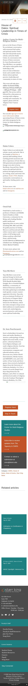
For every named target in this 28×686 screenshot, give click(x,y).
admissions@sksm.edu (10, 606)
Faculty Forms (8, 629)
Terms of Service (8, 678)
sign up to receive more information (13, 115)
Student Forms (7, 650)
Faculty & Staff (5, 623)
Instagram (11, 191)
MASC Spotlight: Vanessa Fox (13, 569)
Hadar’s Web (13, 176)
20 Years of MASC (8, 561)
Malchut (15, 154)
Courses (4, 655)
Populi (4, 657)
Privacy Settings (14, 680)
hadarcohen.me (8, 188)
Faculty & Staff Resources (11, 631)
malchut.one (19, 188)
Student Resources (8, 652)
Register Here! (14, 109)
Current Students (6, 644)
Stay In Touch (10, 414)
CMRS (10, 471)
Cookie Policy (19, 678)
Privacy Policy (16, 676)
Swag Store (6, 636)
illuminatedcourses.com (11, 251)
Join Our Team (8, 634)
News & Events (11, 473)
